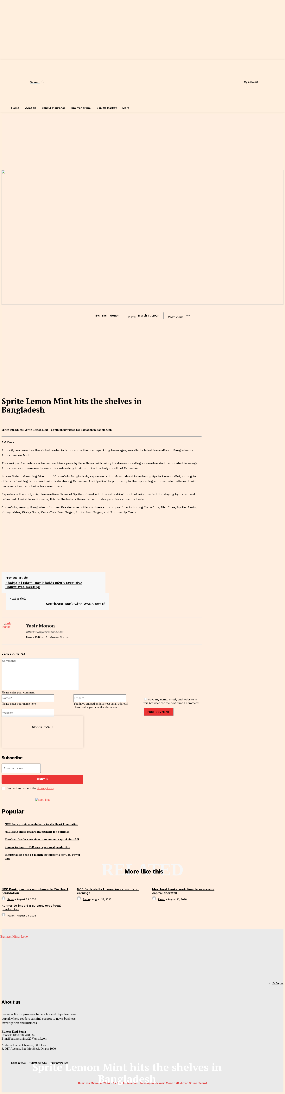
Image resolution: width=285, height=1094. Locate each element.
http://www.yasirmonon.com (44, 631)
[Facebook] (8, 736)
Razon (11, 899)
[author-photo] (4, 899)
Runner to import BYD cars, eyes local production (37, 847)
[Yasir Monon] (11, 631)
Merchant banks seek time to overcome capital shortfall (42, 839)
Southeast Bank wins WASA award (75, 603)
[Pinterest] (35, 736)
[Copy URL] (63, 736)
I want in (41, 779)
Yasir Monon (110, 315)
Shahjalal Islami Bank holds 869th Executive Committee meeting (43, 584)
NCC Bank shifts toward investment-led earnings (37, 831)
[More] (78, 736)
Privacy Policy (45, 788)
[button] (38, 82)
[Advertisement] (142, 141)
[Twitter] (22, 736)
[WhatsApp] (49, 736)
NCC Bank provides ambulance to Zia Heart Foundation (41, 824)
